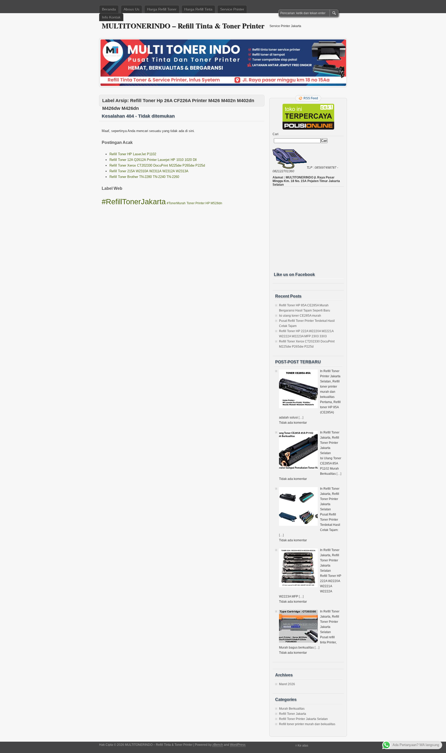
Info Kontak (111, 17)
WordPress (237, 745)
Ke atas (303, 745)
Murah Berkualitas (292, 708)
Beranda (109, 9)
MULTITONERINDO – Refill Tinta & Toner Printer (183, 25)
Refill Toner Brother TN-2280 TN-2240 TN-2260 (144, 177)
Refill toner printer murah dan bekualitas (307, 724)
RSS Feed (311, 98)
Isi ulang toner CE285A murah (300, 315)
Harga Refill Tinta (198, 9)
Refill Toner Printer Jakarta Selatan (303, 719)
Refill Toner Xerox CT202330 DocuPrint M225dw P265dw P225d (157, 165)
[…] (301, 417)
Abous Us (131, 9)
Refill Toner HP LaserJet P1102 (132, 154)
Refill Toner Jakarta (292, 714)
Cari (275, 134)
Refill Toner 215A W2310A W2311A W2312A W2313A (148, 171)
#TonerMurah (176, 203)
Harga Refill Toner (162, 9)
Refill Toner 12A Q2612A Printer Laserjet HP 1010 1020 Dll (153, 160)
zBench (217, 745)
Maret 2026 (287, 684)
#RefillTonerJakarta (134, 201)
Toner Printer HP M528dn (204, 203)
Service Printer (232, 9)
